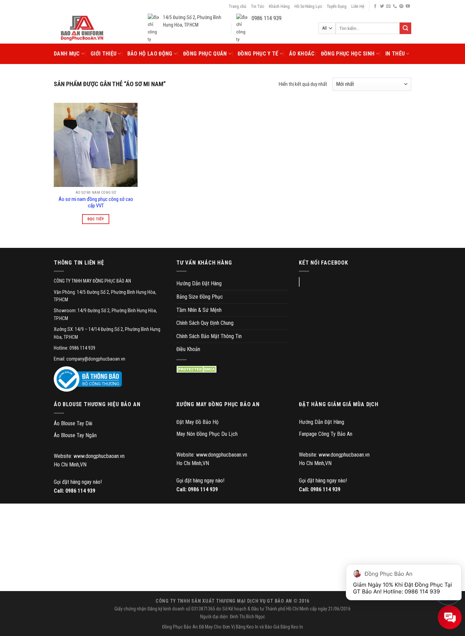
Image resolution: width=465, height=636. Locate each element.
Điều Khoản (188, 349)
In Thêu (395, 53)
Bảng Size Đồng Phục (199, 296)
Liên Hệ (357, 6)
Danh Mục (67, 53)
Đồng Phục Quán (205, 53)
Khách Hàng (279, 6)
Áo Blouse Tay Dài (73, 423)
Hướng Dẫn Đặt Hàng (199, 283)
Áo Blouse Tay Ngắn (75, 435)
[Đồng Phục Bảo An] (82, 28)
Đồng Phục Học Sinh (348, 53)
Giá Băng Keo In (288, 627)
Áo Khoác (302, 53)
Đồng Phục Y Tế (258, 53)
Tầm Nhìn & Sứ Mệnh (199, 310)
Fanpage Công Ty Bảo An (325, 434)
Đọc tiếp (95, 219)
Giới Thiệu (103, 53)
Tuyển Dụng (337, 6)
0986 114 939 (80, 491)
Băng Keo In (247, 627)
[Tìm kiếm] (405, 28)
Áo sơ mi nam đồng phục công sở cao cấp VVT (96, 202)
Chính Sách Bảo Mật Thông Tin (209, 336)
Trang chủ (237, 6)
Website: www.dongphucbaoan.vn (89, 456)
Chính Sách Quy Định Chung (205, 323)
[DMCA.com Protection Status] (197, 369)
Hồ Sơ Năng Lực (308, 6)
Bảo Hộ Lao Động (150, 53)
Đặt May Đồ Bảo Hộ (197, 422)
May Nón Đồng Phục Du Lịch (207, 434)
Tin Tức (257, 6)
